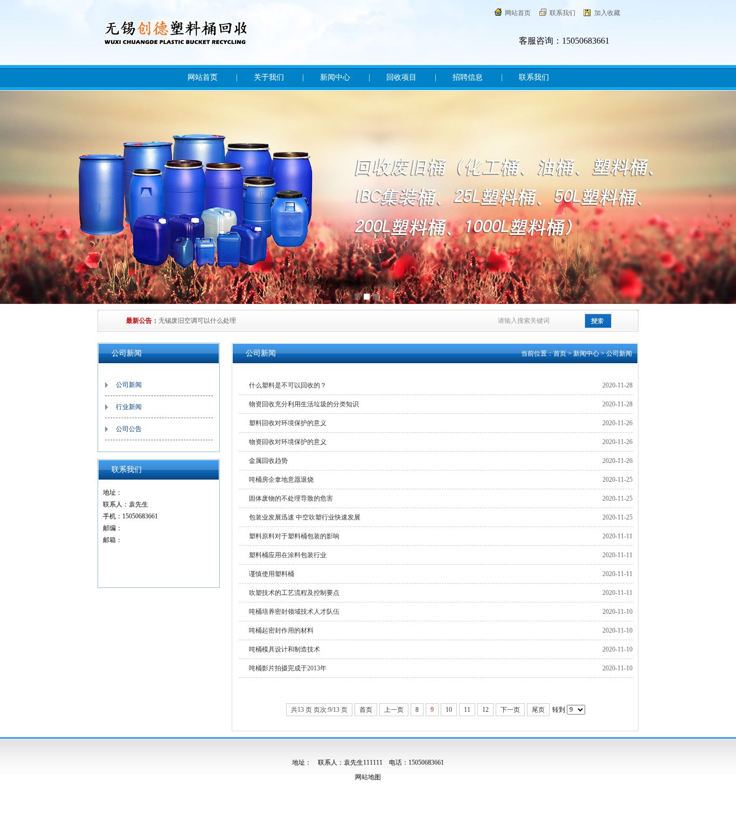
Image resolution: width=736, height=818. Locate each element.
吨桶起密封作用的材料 (281, 630)
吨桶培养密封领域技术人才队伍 (294, 611)
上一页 (394, 709)
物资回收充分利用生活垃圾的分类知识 (304, 404)
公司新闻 (129, 385)
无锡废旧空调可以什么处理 (197, 320)
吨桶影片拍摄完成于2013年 (288, 668)
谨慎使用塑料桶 (271, 574)
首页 (559, 353)
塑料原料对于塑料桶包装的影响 (294, 536)
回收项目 (401, 77)
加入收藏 (607, 13)
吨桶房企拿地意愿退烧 (281, 479)
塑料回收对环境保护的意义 (288, 423)
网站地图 (368, 777)
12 (485, 709)
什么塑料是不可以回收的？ (288, 385)
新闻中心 (335, 77)
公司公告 (129, 429)
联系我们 (562, 13)
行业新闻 (129, 407)
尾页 (538, 709)
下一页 (510, 709)
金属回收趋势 (268, 461)
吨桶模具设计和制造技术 (284, 649)
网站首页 (518, 13)
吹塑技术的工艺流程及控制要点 (294, 593)
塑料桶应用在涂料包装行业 (288, 555)
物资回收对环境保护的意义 (288, 442)
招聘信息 (468, 77)
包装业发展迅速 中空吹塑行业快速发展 (304, 517)
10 (449, 709)
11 (467, 709)
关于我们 (269, 77)
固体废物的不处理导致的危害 (291, 498)
